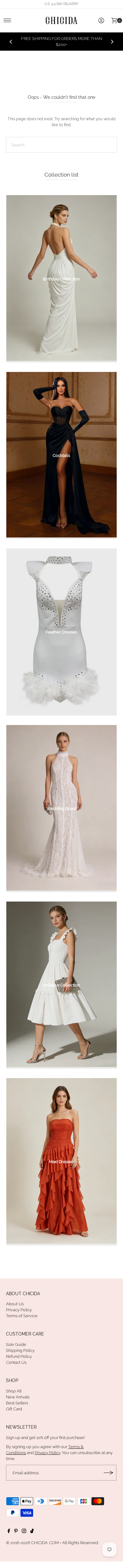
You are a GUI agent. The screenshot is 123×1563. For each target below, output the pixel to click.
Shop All (13, 1391)
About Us (15, 1304)
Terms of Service (22, 1315)
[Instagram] (24, 1532)
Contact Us (16, 1362)
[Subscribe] (108, 1473)
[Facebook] (9, 1532)
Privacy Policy (19, 1309)
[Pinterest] (16, 1532)
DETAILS (88, 44)
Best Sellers (17, 1403)
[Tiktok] (32, 1532)
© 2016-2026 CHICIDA (27, 1542)
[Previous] (11, 41)
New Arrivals (17, 1397)
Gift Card (14, 1409)
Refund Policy (19, 1356)
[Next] (112, 41)
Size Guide (16, 1344)
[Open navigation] (7, 20)
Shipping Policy (20, 1350)
